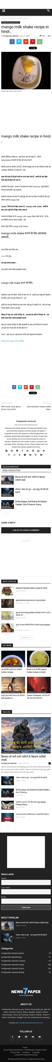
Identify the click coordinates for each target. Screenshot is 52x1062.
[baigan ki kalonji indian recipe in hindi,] (7, 591)
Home (25, 1047)
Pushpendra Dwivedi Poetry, (11, 692)
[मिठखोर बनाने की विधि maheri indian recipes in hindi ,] (39, 659)
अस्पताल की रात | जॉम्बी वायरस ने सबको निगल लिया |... (33, 814)
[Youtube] (42, 455)
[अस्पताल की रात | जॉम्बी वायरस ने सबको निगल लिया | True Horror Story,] (7, 817)
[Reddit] (15, 455)
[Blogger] (7, 451)
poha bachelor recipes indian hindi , (39, 407)
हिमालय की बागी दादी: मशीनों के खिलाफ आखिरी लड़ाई (32, 923)
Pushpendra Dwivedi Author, (10, 22)
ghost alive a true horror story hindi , (31, 600)
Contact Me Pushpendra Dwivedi (26, 1055)
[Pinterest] (10, 455)
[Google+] (29, 451)
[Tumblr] (20, 455)
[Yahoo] (36, 455)
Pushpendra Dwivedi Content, (13, 961)
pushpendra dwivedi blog (11, 957)
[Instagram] (34, 451)
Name (3, 878)
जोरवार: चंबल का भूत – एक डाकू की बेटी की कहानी (31, 778)
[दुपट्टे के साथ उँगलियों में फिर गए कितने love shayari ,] (7, 627)
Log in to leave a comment (26, 530)
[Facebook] (23, 451)
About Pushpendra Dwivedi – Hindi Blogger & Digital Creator (25, 1050)
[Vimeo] (26, 1038)
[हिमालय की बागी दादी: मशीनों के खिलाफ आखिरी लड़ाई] (7, 480)
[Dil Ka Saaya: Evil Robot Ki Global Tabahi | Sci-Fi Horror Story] (7, 504)
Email (3, 897)
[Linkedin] (39, 451)
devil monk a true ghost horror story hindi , (11, 407)
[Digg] (13, 451)
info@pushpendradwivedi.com (31, 1022)
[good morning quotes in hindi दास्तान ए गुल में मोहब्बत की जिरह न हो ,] (7, 615)
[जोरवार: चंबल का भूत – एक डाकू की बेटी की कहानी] (7, 492)
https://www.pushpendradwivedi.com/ (26, 425)
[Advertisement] (26, 4)
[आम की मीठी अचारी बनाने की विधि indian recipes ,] (13, 659)
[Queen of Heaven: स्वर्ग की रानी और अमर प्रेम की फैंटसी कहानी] (39, 685)
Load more (25, 637)
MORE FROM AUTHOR (11, 470)
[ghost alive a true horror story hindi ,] (7, 603)
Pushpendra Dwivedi (11, 36)
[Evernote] (18, 451)
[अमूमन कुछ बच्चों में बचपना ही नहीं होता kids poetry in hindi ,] (13, 685)
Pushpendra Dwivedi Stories (7, 494)
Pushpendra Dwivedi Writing (7, 482)
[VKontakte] (31, 455)
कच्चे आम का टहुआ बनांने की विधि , (13, 341)
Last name (5, 887)
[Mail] (45, 451)
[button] (48, 12)
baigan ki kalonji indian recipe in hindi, (31, 588)
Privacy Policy (15, 1052)
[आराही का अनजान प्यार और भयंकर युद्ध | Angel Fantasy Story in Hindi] (7, 805)
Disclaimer (26, 1052)
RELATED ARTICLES (11, 467)
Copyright (36, 1052)
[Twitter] (26, 455)
